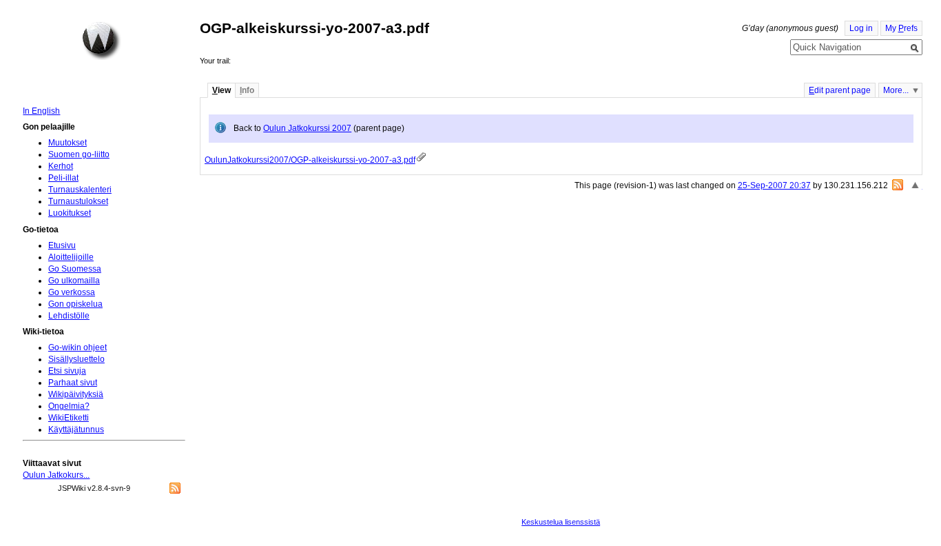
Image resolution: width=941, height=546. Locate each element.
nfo (247, 90)
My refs (901, 28)
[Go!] (914, 48)
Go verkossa (71, 292)
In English (41, 111)
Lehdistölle (69, 316)
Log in (861, 28)
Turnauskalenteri (80, 189)
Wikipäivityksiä (75, 394)
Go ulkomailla (74, 280)
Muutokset (67, 143)
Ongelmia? (69, 406)
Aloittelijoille (71, 257)
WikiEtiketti (68, 418)
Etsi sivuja (67, 371)
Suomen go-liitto (79, 154)
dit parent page (840, 90)
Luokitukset (69, 213)
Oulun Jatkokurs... (56, 475)
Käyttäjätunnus (76, 429)
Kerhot (60, 166)
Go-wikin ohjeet (77, 347)
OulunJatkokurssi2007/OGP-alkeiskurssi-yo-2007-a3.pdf (310, 160)
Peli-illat (63, 178)
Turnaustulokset (78, 201)
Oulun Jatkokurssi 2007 (307, 128)
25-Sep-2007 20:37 (774, 185)
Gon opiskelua (75, 304)
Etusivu (62, 245)
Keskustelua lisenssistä (560, 522)
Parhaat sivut (72, 382)
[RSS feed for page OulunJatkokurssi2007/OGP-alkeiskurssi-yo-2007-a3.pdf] (897, 184)
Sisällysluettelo (76, 359)
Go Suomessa (74, 269)
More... (896, 90)
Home (101, 41)
